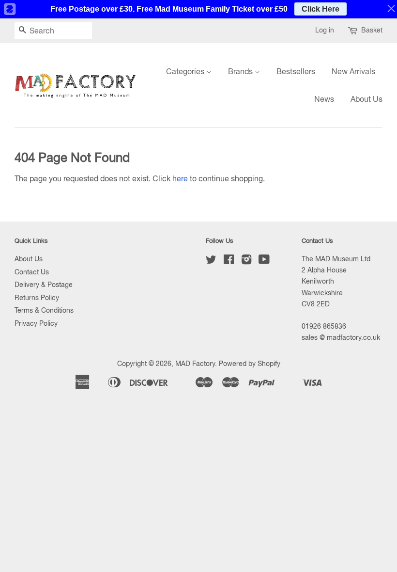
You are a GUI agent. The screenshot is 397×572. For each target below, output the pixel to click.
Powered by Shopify (249, 363)
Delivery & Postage (44, 284)
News (324, 99)
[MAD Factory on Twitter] (211, 261)
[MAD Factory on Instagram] (246, 261)
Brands (241, 71)
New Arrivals (353, 71)
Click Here (320, 9)
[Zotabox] (9, 9)
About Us (366, 99)
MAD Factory (195, 363)
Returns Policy (37, 298)
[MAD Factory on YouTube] (264, 261)
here (180, 178)
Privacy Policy (36, 323)
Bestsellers (295, 71)
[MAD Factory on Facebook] (228, 261)
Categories (186, 71)
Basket (371, 30)
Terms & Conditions (44, 310)
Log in (324, 30)
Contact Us (32, 272)
